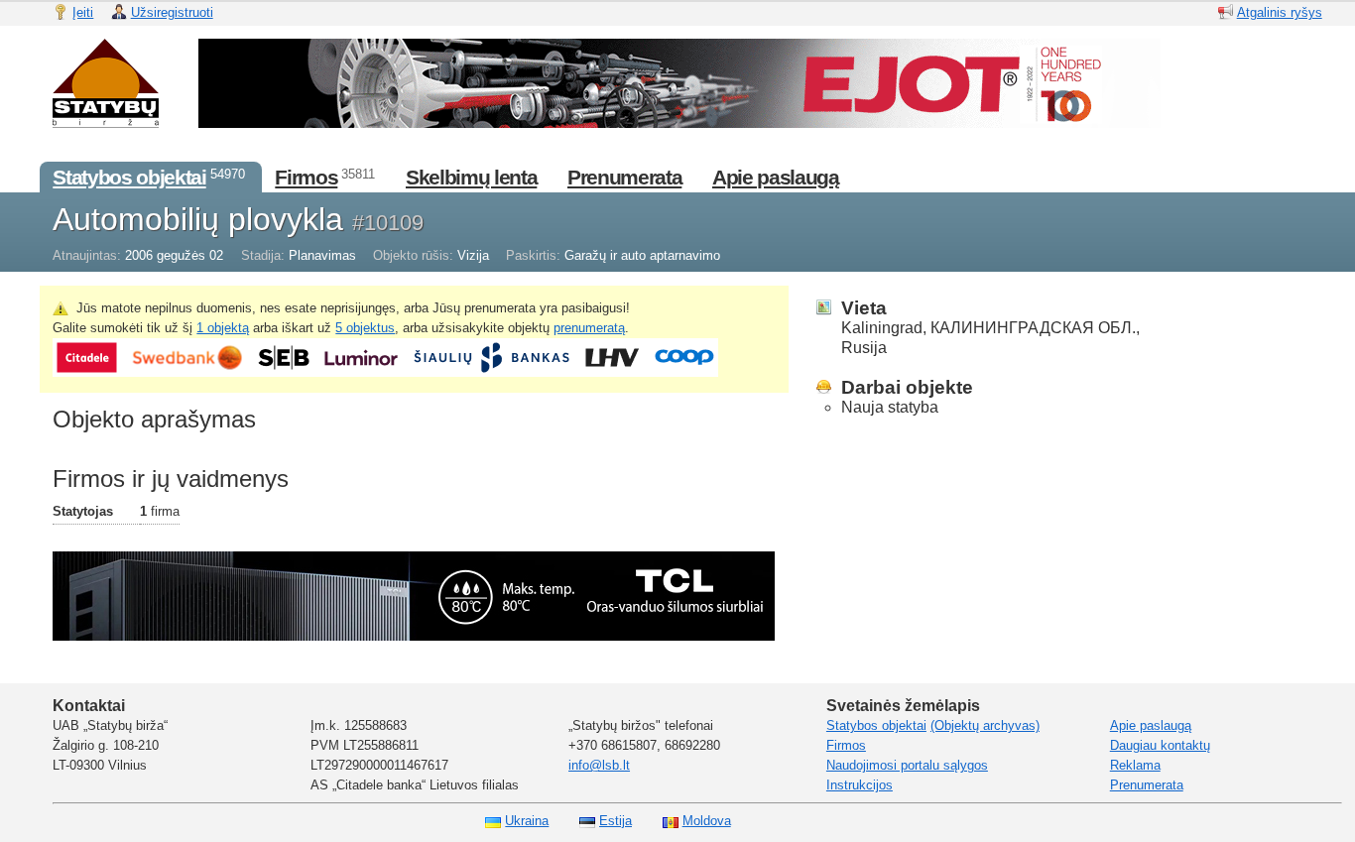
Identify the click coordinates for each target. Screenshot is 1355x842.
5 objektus (365, 327)
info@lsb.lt (599, 765)
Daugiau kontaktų (1160, 745)
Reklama (1135, 765)
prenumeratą (589, 327)
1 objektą (222, 327)
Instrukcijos (859, 785)
